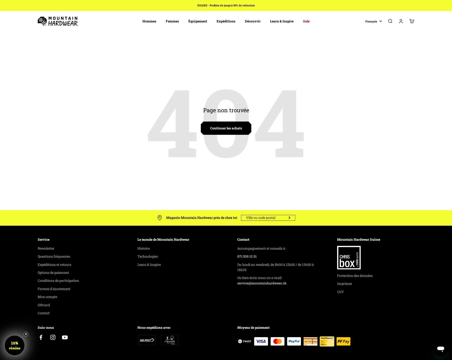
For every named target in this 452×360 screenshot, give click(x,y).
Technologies (147, 256)
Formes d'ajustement (54, 288)
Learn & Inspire (282, 21)
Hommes (149, 21)
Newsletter (46, 248)
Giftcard (44, 305)
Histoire (143, 248)
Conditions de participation (58, 280)
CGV (340, 292)
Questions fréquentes (54, 256)
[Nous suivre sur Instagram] (53, 337)
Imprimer (344, 283)
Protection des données (355, 275)
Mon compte (47, 296)
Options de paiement (53, 272)
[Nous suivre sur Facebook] (41, 337)
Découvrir (253, 21)
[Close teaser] (26, 334)
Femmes (172, 21)
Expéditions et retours (54, 264)
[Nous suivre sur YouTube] (65, 337)
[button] (14, 345)
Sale (306, 21)
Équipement (197, 21)
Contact (44, 313)
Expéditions (226, 21)
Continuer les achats (226, 128)
